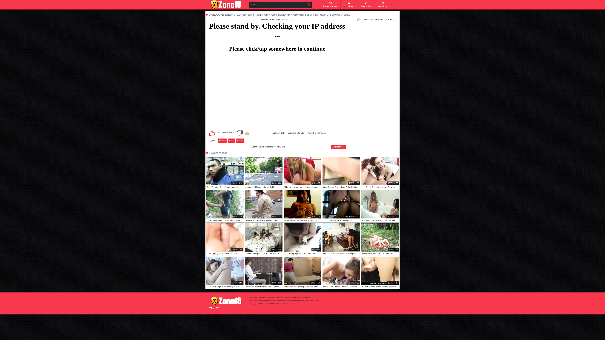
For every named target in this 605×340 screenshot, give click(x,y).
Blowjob (222, 140)
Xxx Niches (383, 6)
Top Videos (349, 6)
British (231, 140)
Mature (240, 140)
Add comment (338, 147)
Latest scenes (330, 6)
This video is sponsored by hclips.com (276, 19)
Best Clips (366, 6)
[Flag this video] (247, 133)
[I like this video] (212, 133)
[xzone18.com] (225, 4)
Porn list (214, 308)
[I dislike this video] (240, 133)
